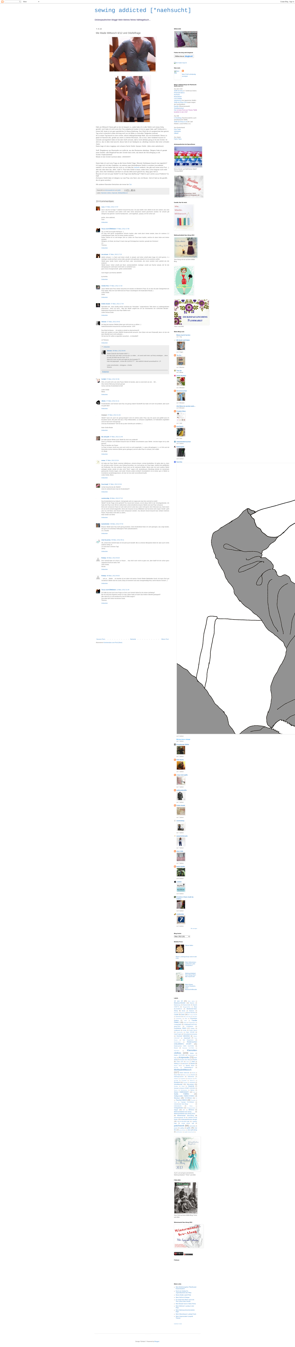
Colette (176, 1014)
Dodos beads (105, 304)
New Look (186, 1074)
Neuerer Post (100, 639)
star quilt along (192, 1130)
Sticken (192, 1090)
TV (196, 1098)
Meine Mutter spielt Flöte (183, 1295)
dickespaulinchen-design (189, 1119)
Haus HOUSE (190, 1032)
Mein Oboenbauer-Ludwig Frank (186, 1314)
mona (103, 460)
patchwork (179, 1125)
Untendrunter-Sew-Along (181, 1104)
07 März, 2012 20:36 (112, 379)
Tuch (175, 1102)
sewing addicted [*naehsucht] (142, 10)
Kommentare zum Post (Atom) (113, 642)
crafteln (178, 882)
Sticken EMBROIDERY (181, 1092)
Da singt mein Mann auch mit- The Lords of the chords (185, 1300)
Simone (103, 322)
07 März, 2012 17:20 (115, 286)
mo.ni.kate (104, 254)
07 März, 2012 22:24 (112, 460)
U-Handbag (178, 118)
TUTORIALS (188, 1098)
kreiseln (136, 167)
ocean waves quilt (187, 1123)
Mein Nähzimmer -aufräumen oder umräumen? (191, 963)
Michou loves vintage (183, 739)
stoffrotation (179, 1132)
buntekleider (105, 524)
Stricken (177, 1098)
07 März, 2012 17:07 (111, 207)
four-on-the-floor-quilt (183, 1121)
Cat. (130, 184)
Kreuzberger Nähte (182, 744)
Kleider (192, 1053)
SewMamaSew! (179, 108)
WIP (184, 1109)
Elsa (186, 1018)
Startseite (133, 639)
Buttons (176, 1012)
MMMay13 (177, 1063)
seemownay (180, 821)
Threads (193, 1100)
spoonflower (182, 1130)
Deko (182, 1014)
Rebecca (192, 1080)
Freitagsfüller (177, 1024)
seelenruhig (105, 498)
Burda (183, 1010)
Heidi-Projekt (177, 1034)
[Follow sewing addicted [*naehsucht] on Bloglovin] (184, 57)
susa (103, 207)
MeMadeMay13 (188, 1067)
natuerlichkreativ (182, 836)
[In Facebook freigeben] (132, 190)
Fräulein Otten (181, 411)
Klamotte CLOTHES (188, 1048)
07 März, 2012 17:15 (115, 254)
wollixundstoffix (181, 790)
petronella (192, 1126)
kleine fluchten (181, 375)
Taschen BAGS (181, 1100)
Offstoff (176, 133)
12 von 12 (178, 1001)
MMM (193, 1061)
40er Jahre (191, 1001)
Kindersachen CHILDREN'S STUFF (185, 1043)
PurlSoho (177, 94)
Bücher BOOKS (190, 1012)
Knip (175, 1057)
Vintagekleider (178, 1108)
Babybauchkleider (179, 1003)
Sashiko (185, 1082)
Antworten (104, 222)
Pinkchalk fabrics (179, 93)
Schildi (103, 379)
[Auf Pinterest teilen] (134, 190)
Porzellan (184, 1080)
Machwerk (185, 1063)
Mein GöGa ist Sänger (183, 1297)
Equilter (176, 106)
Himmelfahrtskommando (190, 1034)
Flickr (185, 1022)
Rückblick (177, 1082)
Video (191, 1106)
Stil (194, 1092)
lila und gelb (105, 437)
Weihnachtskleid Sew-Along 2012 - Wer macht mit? (190, 975)
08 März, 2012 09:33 (113, 576)
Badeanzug (177, 1005)
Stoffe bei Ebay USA (180, 102)
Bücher (182, 1012)
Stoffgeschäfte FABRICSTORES (184, 1096)
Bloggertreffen (186, 1007)
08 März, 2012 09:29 (113, 558)
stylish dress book (189, 1132)
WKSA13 (191, 1110)
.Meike (103, 401)
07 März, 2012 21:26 (114, 415)
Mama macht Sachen (183, 335)
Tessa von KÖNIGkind (108, 229)
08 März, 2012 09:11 (117, 540)
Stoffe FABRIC (181, 1094)
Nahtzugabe (180, 447)
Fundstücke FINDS (180, 1028)
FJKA (185, 1020)
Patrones (190, 1078)
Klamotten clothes (106, 193)
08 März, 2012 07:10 (116, 498)
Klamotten (176, 1050)
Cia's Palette (178, 98)
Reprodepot (177, 96)
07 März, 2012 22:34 (115, 484)
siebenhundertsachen (183, 442)
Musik (193, 1072)
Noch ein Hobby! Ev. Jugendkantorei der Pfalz (183, 1292)
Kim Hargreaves (188, 1040)
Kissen (176, 1048)
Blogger (156, 1341)
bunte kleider (180, 866)
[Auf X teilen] (130, 190)
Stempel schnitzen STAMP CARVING (184, 1088)
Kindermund (177, 1042)
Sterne (176, 1090)
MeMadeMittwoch (123, 193)
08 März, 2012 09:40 (119, 351)
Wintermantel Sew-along (185, 1115)
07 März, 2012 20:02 (113, 322)
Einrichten (179, 1018)
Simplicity (191, 1086)
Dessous (178, 1016)
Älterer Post (165, 639)
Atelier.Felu (105, 286)
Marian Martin (178, 1065)
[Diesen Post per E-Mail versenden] (125, 190)
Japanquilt (187, 1038)
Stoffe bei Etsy (178, 91)
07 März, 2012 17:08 (122, 229)
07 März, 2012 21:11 (112, 401)
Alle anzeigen (194, 928)
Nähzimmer (191, 1076)
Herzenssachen (181, 391)
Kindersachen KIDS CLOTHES (184, 1046)
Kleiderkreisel (191, 1055)
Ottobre (176, 1078)
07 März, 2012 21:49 (116, 437)
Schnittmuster (178, 1084)
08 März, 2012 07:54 (116, 524)
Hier (175, 110)
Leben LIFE (179, 1061)
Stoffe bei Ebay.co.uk (180, 122)
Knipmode (114, 193)
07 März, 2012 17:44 (117, 304)
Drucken (195, 1016)
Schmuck (192, 1082)
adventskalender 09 (179, 1117)
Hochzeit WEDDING (183, 1036)
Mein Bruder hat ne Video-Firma (186, 1304)
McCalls (176, 1067)
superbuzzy (177, 100)
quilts (188, 1128)
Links (187, 1061)
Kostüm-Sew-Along (185, 1059)
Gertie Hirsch (193, 1030)
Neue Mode (177, 1074)
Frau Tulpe (177, 129)
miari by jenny (106, 540)
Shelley (176, 1086)
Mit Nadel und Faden (183, 340)
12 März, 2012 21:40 (122, 590)
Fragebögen (192, 1022)
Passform (182, 1078)
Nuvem (193, 1074)
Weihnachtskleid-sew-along (182, 1112)
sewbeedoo (180, 914)
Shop (183, 1086)
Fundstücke (189, 1026)
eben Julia (179, 851)
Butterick (191, 1010)
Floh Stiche (180, 760)
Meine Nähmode (184, 1072)
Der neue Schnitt (192, 1014)
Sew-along (190, 1084)
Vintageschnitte (191, 1108)
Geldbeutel (177, 1030)
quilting (182, 1128)
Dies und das (186, 1016)
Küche (195, 1059)
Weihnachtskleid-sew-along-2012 (184, 1113)
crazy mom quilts (182, 775)
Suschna (179, 462)
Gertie (184, 1030)
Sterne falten (189, 945)
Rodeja (103, 558)
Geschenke (180, 1032)
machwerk (179, 426)
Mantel (193, 1063)
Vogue (176, 1110)
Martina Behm (190, 1065)
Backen (192, 1003)
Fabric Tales (178, 139)
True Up (178, 370)
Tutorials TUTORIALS (187, 1102)
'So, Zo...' (179, 355)
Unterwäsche (177, 1106)
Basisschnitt (186, 1005)
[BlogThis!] (128, 190)
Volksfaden (177, 131)
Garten (193, 1028)
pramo (176, 1128)
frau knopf (104, 484)
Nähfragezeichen (179, 1076)
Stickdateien (184, 1090)
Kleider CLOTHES (179, 1055)
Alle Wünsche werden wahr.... (185, 406)
